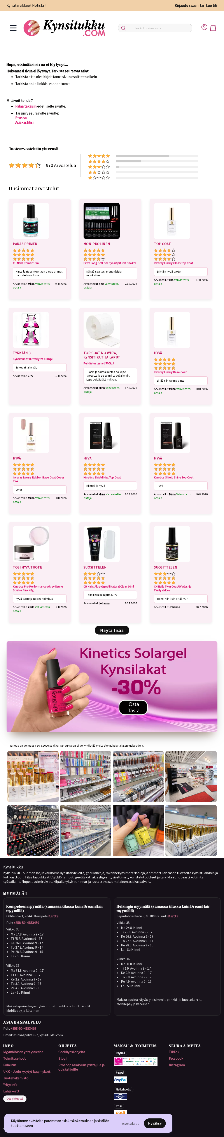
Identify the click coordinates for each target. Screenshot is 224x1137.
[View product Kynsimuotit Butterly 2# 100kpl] (31, 349)
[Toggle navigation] (13, 28)
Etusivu (21, 117)
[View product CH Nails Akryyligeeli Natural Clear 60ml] (102, 563)
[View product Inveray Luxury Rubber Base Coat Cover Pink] (31, 454)
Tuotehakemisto (15, 1078)
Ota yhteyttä (15, 1098)
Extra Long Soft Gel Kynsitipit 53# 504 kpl (110, 263)
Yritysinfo (10, 1084)
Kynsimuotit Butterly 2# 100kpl (32, 359)
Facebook (176, 1058)
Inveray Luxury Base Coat (170, 372)
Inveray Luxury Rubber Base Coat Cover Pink (38, 479)
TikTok (174, 1052)
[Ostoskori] (213, 28)
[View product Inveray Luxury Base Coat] (172, 349)
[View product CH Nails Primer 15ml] (31, 240)
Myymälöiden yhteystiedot (23, 1052)
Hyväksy (155, 1123)
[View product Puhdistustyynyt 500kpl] (102, 349)
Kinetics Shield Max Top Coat (102, 477)
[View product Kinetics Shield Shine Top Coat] (172, 454)
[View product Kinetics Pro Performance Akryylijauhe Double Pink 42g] (31, 563)
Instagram (177, 1065)
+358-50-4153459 (26, 922)
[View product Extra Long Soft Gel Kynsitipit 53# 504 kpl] (102, 240)
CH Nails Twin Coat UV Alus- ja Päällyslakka (172, 588)
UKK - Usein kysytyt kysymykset (27, 1071)
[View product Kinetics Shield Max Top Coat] (102, 454)
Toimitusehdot (14, 1058)
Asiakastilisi (24, 122)
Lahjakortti (11, 1091)
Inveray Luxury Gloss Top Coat (173, 263)
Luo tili (211, 5)
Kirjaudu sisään (186, 5)
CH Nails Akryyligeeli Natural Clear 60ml (109, 586)
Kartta (53, 916)
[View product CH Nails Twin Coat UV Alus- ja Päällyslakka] (172, 563)
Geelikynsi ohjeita (71, 1052)
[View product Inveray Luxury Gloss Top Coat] (172, 240)
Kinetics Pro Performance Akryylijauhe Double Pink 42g (38, 588)
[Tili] (204, 26)
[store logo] (65, 28)
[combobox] (155, 28)
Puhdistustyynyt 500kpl (99, 363)
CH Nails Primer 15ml (26, 263)
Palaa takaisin (26, 106)
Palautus (9, 1065)
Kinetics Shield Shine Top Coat (173, 477)
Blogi (62, 1058)
